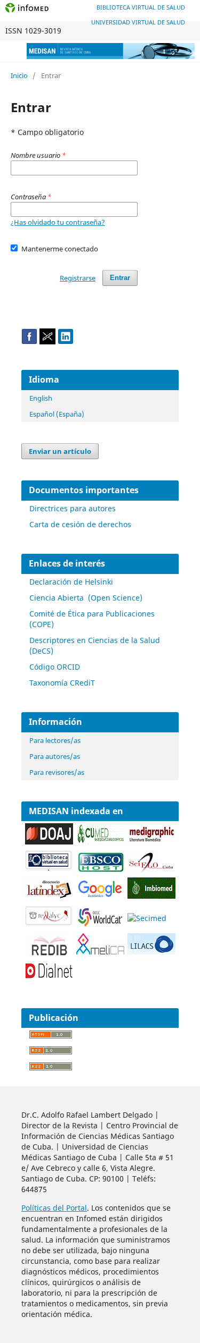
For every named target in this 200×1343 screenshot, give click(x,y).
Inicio (19, 75)
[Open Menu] (10, 51)
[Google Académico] (100, 897)
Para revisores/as (56, 772)
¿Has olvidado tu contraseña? (58, 222)
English (40, 398)
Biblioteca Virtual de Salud (141, 7)
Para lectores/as (55, 740)
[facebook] (29, 341)
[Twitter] (47, 341)
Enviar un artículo (60, 451)
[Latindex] (49, 897)
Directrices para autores (72, 508)
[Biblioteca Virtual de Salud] (49, 869)
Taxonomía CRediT (62, 683)
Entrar (120, 278)
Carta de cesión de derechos (80, 524)
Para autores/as (54, 756)
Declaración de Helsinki (71, 582)
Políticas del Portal (54, 1208)
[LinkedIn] (66, 341)
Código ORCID (54, 667)
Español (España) (56, 414)
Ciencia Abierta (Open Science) (85, 598)
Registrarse (77, 278)
